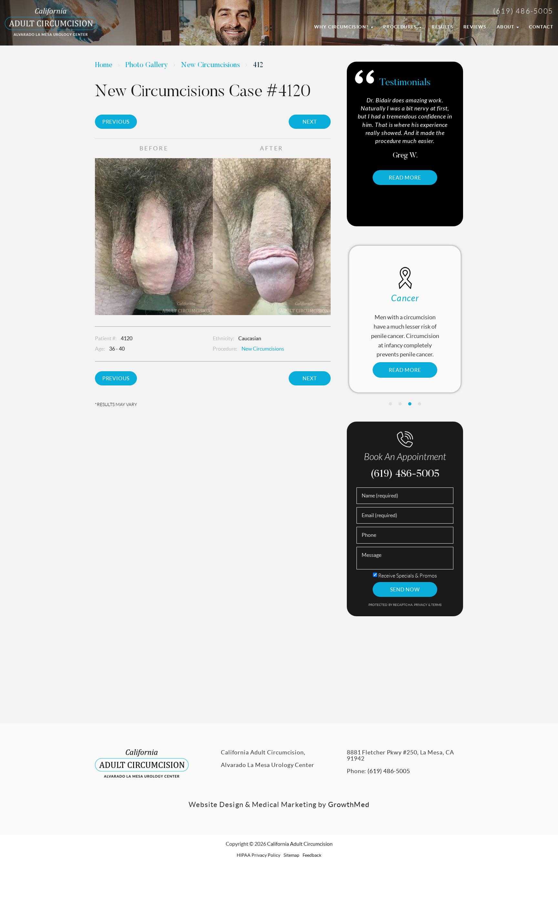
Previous (115, 122)
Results (442, 26)
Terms (436, 605)
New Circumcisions (210, 65)
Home (103, 65)
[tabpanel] (405, 319)
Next (309, 122)
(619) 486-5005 (523, 11)
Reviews (475, 26)
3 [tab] (409, 403)
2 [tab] (400, 403)
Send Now (404, 589)
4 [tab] (419, 403)
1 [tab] (390, 403)
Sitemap (291, 855)
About (506, 26)
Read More (417, 161)
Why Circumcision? (342, 26)
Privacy (421, 605)
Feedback (312, 855)
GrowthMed (348, 804)
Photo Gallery (146, 65)
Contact (541, 26)
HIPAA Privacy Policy (258, 855)
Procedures (400, 26)
